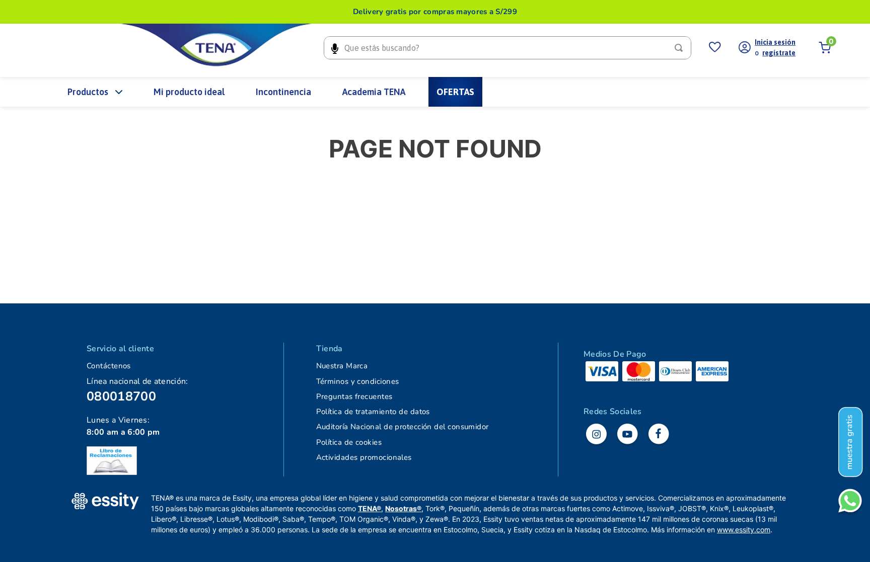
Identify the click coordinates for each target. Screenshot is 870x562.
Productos (87, 92)
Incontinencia (283, 92)
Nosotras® (403, 508)
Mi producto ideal (189, 92)
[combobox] (507, 47)
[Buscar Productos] (681, 48)
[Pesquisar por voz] (334, 48)
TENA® (369, 508)
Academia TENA (373, 92)
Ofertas (455, 92)
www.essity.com (743, 529)
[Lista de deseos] (714, 47)
